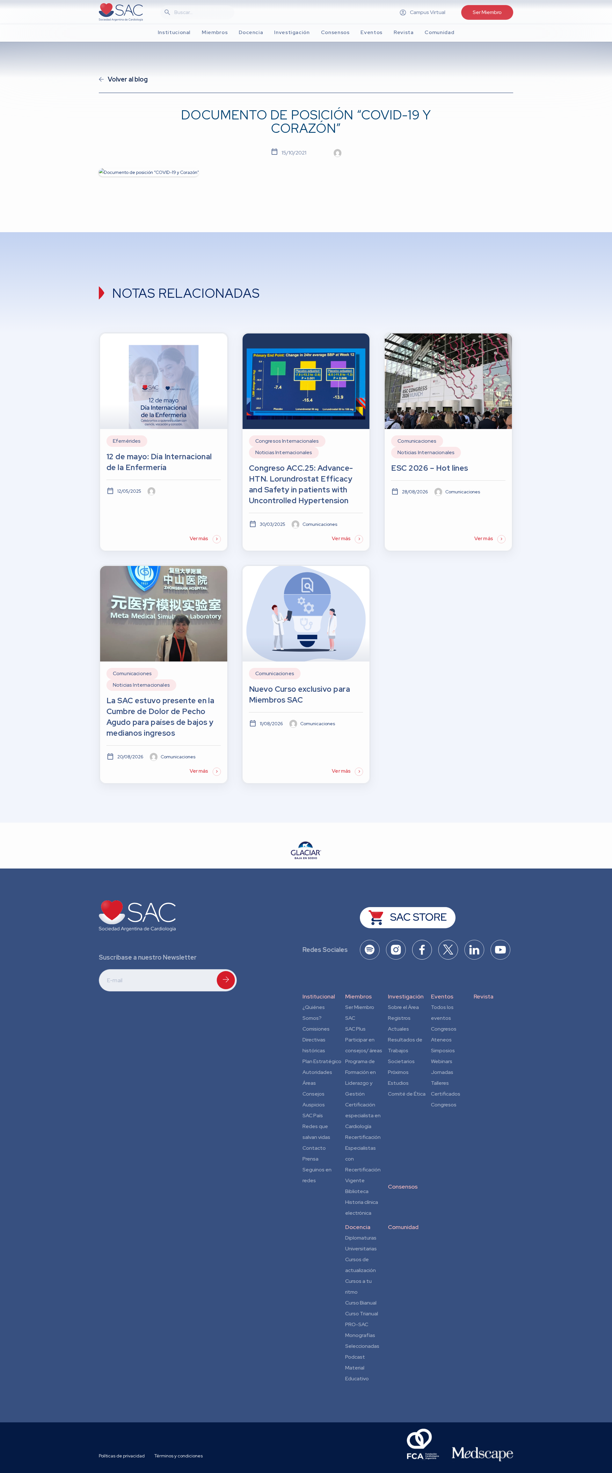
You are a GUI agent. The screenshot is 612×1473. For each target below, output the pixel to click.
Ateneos (441, 1039)
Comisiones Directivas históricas (316, 1040)
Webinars (441, 1061)
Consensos (403, 1186)
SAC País (312, 1115)
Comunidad (403, 1227)
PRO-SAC (356, 1324)
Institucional (318, 996)
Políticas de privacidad (122, 1456)
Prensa (310, 1158)
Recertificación (363, 1137)
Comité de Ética (407, 1093)
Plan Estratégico (321, 1061)
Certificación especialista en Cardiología (363, 1115)
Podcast (355, 1357)
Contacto (314, 1148)
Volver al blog (128, 79)
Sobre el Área (403, 1007)
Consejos (313, 1093)
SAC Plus (355, 1029)
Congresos (443, 1029)
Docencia (357, 1227)
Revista (483, 996)
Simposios (443, 1050)
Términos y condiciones (178, 1456)
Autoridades (317, 1072)
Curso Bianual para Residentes (360, 1303)
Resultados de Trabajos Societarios (405, 1050)
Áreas (309, 1083)
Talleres (440, 1083)
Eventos (442, 996)
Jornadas (442, 1072)
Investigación (406, 996)
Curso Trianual (361, 1313)
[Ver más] (163, 442)
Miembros (358, 996)
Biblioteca (356, 1191)
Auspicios (313, 1104)
